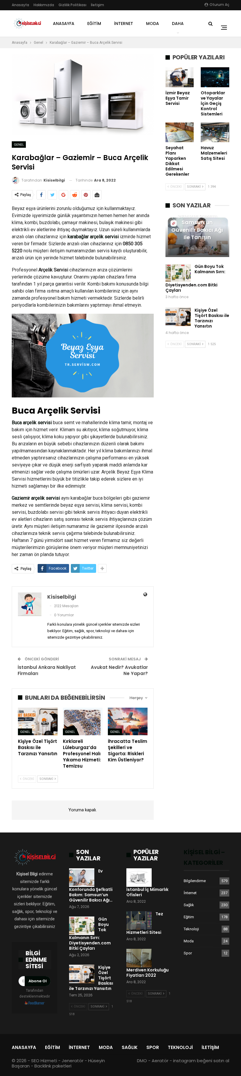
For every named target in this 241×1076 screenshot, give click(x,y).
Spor (188, 953)
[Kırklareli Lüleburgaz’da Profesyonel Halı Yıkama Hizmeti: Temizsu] (83, 721)
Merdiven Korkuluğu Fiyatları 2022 (147, 972)
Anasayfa (20, 4)
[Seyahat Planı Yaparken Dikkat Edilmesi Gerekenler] (179, 132)
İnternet (123, 23)
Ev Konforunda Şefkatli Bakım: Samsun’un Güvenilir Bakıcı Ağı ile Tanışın (197, 222)
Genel (19, 144)
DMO (142, 1060)
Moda (152, 23)
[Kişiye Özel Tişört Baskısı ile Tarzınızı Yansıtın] (38, 721)
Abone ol (38, 981)
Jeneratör (72, 1060)
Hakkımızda (44, 4)
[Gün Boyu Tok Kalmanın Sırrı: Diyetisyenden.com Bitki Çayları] (178, 273)
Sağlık (189, 905)
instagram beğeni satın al (201, 1060)
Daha (178, 23)
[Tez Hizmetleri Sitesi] (139, 920)
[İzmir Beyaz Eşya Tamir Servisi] (179, 77)
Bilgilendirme (195, 881)
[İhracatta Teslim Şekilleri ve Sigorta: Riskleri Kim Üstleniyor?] (128, 721)
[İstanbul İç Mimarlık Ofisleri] (139, 877)
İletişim (97, 4)
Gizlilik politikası (72, 4)
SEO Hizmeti (44, 1060)
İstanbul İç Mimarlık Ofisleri (147, 892)
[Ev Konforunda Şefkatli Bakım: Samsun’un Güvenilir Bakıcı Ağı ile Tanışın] (81, 877)
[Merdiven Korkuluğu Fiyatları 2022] (139, 958)
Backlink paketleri (52, 1066)
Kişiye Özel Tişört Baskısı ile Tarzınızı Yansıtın (212, 318)
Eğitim (94, 23)
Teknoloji (191, 929)
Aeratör (160, 1060)
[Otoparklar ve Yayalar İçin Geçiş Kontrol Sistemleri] (215, 77)
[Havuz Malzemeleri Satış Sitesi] (215, 132)
